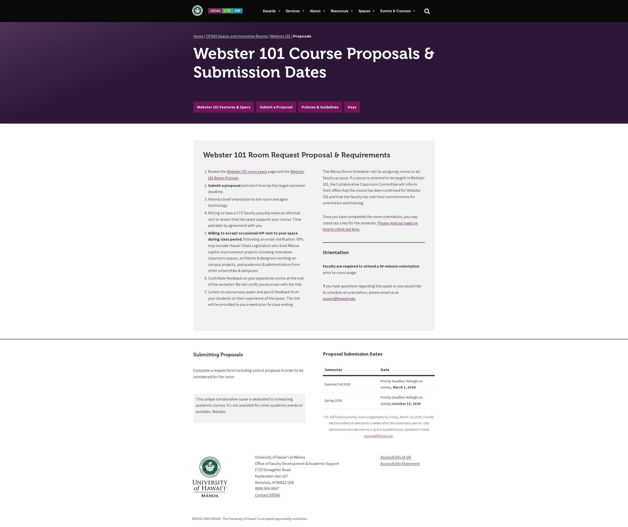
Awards (269, 11)
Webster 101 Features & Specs (223, 107)
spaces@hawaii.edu (339, 298)
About (315, 11)
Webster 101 (280, 36)
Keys (352, 107)
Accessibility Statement (400, 463)
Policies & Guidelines (320, 107)
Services (293, 11)
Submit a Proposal (276, 107)
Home (198, 36)
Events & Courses (395, 11)
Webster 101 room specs (247, 171)
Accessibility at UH (395, 457)
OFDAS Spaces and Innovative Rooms (237, 36)
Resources (339, 11)
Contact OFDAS (267, 495)
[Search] (427, 11)
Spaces (364, 11)
